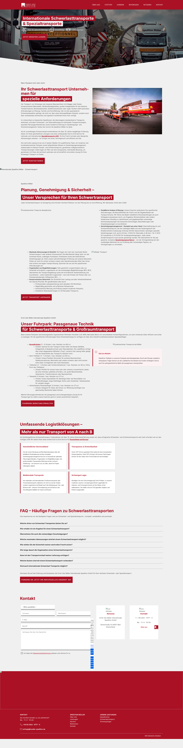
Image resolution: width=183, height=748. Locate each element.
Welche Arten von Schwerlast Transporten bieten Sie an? (43, 523)
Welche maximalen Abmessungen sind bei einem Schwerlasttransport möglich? (53, 539)
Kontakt (159, 5)
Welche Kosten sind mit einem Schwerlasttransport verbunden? (46, 561)
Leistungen (74, 719)
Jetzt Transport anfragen (36, 297)
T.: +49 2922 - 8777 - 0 (143, 618)
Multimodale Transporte (33, 475)
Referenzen (134, 5)
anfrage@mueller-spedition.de (34, 729)
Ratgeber (147, 5)
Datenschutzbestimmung (42, 653)
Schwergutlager (105, 721)
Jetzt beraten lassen (34, 37)
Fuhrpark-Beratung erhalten (37, 403)
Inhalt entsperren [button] (92, 652)
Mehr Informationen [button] (92, 646)
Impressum (158, 735)
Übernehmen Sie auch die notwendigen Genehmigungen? (44, 534)
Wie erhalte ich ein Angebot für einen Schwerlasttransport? (44, 529)
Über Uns (96, 5)
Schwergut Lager (79, 475)
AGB (146, 735)
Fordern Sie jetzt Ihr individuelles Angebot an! (46, 580)
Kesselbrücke (105, 717)
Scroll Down (91, 64)
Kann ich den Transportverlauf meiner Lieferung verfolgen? (44, 555)
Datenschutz (151, 735)
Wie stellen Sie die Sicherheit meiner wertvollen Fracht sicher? (46, 545)
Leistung (108, 5)
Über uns (144, 627)
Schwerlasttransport (107, 719)
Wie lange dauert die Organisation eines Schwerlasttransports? (46, 550)
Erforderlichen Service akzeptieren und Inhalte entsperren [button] (92, 662)
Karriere (120, 5)
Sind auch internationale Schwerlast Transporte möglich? (44, 566)
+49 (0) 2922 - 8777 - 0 (31, 725)
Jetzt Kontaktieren (33, 161)
